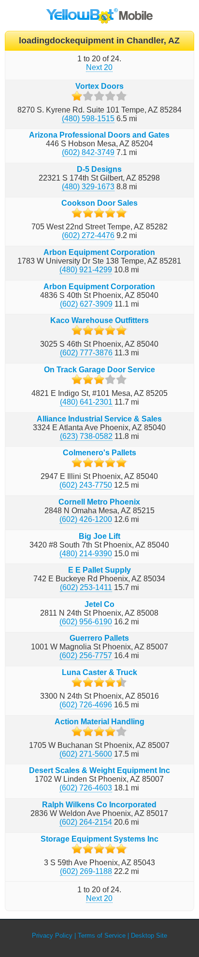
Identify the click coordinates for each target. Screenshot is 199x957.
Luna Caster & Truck (99, 672)
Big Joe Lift (99, 536)
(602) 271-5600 (85, 754)
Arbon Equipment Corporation (99, 252)
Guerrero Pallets (99, 638)
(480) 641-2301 (86, 402)
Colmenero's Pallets (99, 453)
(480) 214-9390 (85, 553)
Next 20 (99, 67)
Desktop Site (149, 935)
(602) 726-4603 (85, 788)
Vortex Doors (99, 86)
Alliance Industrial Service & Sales (99, 419)
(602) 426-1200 (85, 519)
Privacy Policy (52, 935)
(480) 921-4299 (85, 270)
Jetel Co (99, 604)
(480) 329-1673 (88, 187)
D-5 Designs (99, 169)
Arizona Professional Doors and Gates (99, 135)
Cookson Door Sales (99, 203)
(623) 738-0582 (86, 436)
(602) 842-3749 (88, 152)
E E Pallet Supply (99, 570)
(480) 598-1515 (88, 118)
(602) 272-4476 (88, 235)
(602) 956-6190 (85, 622)
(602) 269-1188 (86, 871)
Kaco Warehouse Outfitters (99, 320)
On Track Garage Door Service (99, 370)
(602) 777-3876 (86, 353)
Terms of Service (102, 935)
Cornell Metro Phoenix (99, 502)
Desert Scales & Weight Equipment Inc (99, 770)
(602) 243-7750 (85, 485)
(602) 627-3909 (86, 304)
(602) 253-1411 (86, 587)
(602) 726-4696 (85, 705)
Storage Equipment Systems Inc (99, 839)
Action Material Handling (99, 722)
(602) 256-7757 (85, 655)
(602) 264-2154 (85, 822)
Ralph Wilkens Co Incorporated (99, 805)
